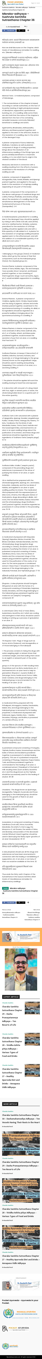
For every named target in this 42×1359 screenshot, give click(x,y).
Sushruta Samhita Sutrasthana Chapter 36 (20, 892)
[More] (28, 31)
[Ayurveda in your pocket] (21, 1328)
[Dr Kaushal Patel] (4, 26)
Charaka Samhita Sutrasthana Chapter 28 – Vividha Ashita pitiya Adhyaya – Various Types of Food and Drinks (12, 1047)
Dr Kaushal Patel (14, 27)
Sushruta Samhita (8, 7)
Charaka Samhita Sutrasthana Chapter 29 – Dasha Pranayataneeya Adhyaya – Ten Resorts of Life (12, 1016)
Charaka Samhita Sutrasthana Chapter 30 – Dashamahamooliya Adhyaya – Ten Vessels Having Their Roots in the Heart (21, 1118)
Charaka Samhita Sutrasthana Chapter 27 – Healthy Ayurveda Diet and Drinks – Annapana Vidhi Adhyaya (12, 1078)
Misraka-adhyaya (17, 888)
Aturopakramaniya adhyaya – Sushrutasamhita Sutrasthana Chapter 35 (11, 915)
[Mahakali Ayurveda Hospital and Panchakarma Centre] (21, 1346)
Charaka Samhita (7, 1003)
